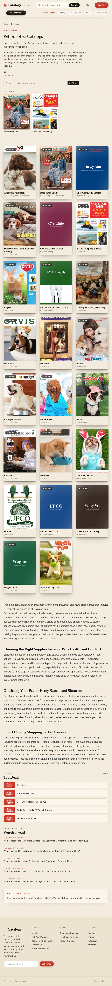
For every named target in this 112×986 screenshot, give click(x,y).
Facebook (92, 933)
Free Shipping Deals (69, 937)
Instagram (92, 941)
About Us (36, 933)
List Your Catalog (40, 937)
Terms (96, 981)
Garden (88, 13)
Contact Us (37, 945)
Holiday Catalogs (67, 941)
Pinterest (92, 945)
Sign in (89, 5)
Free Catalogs (14, 13)
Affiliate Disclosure (40, 948)
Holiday (62, 13)
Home (6, 24)
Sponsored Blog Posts (42, 941)
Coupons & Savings (69, 933)
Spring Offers (101, 13)
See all (105, 773)
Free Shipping (75, 13)
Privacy (105, 981)
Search (74, 5)
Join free (102, 5)
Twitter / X (92, 937)
